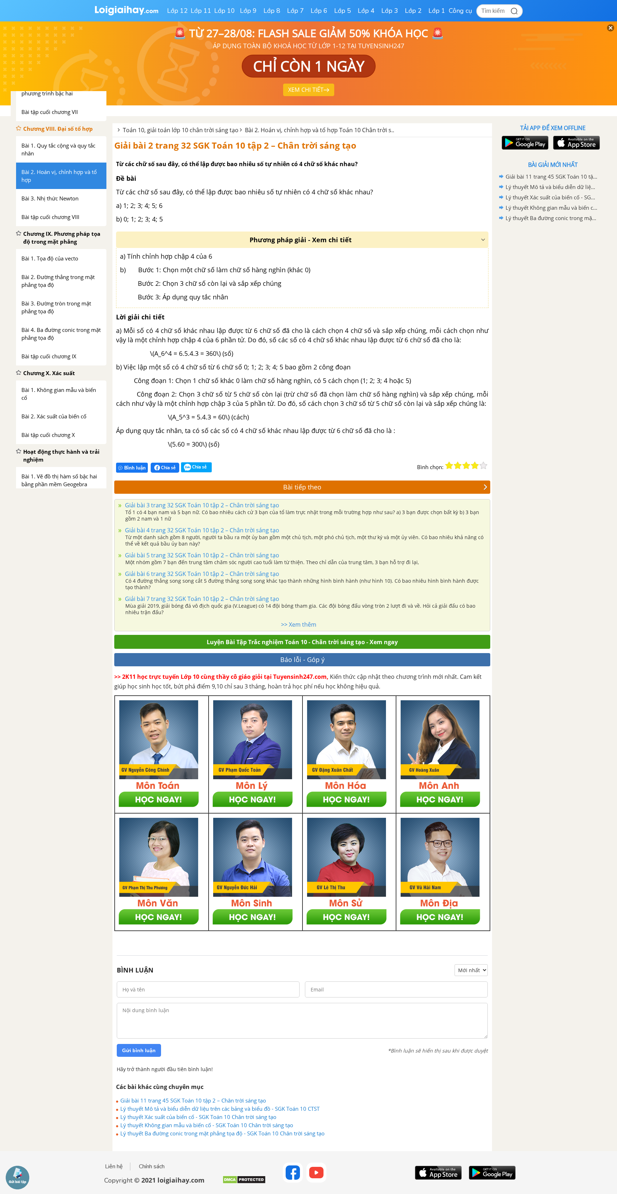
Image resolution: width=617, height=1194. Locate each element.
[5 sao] (483, 465)
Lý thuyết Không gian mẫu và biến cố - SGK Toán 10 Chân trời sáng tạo (206, 1125)
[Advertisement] (552, 337)
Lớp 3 (389, 10)
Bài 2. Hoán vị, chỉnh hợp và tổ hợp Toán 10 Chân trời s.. (319, 130)
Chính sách (152, 1166)
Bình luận (135, 468)
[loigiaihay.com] (126, 13)
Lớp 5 (342, 10)
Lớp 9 (248, 10)
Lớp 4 (366, 10)
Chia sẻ (168, 467)
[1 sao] (449, 465)
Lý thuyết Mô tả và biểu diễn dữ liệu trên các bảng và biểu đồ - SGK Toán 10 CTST (220, 1108)
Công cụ (460, 10)
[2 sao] (457, 465)
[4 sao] (475, 465)
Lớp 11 (201, 10)
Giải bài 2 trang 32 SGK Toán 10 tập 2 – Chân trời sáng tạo (235, 145)
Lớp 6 (319, 10)
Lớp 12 (177, 10)
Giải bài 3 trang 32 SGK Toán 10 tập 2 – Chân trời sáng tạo (201, 505)
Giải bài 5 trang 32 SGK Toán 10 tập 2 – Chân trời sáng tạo (201, 555)
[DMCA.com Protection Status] (244, 1182)
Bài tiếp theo (302, 487)
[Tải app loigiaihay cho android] (524, 143)
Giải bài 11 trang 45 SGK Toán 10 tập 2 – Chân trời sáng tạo (193, 1100)
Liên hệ (114, 1166)
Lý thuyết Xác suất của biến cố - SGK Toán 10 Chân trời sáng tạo (198, 1116)
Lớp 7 (295, 10)
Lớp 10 (224, 10)
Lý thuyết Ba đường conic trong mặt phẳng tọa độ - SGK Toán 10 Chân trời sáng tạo (222, 1133)
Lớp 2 (413, 10)
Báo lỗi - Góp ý (302, 659)
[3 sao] (466, 465)
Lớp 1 (436, 10)
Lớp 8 (272, 10)
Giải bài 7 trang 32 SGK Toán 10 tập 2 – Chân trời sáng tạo (201, 599)
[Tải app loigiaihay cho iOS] (576, 143)
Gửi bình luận (139, 1050)
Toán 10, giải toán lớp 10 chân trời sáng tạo (181, 130)
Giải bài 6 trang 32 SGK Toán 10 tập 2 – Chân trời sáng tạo (201, 574)
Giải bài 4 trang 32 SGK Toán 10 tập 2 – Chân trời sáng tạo (201, 530)
